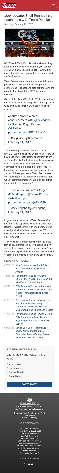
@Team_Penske (38, 194)
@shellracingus (18, 198)
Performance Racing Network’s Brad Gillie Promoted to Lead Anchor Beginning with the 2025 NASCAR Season (33, 318)
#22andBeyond (17, 194)
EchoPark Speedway (29, 436)
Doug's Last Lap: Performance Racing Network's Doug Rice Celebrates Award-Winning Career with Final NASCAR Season (32, 332)
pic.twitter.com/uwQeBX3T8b (27, 202)
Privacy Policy (29, 415)
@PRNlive (14, 128)
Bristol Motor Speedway (29, 428)
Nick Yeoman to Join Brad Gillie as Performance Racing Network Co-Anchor (32, 268)
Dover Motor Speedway (29, 433)
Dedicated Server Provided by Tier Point (29, 413)
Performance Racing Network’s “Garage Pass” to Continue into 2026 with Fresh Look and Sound (33, 279)
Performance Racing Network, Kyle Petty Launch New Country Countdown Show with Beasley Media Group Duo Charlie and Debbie (34, 305)
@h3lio (12, 124)
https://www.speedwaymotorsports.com (29, 409)
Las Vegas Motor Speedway (28, 441)
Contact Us (28, 464)
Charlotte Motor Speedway (28, 431)
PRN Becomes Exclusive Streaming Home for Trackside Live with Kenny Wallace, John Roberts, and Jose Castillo (33, 291)
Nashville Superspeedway (29, 443)
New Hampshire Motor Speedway (29, 445)
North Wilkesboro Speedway (29, 448)
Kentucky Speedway (28, 438)
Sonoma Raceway (29, 450)
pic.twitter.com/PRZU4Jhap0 (26, 132)
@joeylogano (42, 120)
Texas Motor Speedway (29, 453)
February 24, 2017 (19, 142)
